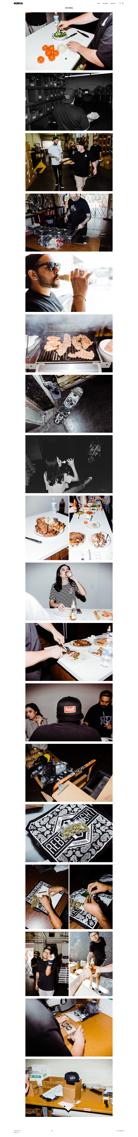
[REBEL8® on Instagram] (52, 1130)
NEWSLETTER (17, 1130)
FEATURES (105, 3)
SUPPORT (113, 3)
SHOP (98, 3)
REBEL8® (122, 1130)
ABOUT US (16, 1132)
